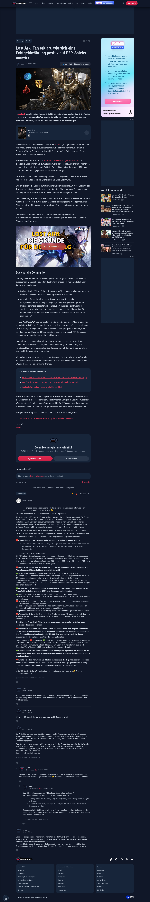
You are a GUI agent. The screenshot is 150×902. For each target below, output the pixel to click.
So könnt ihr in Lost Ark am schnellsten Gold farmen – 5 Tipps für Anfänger (54, 377)
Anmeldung (132, 3)
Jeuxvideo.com (102, 883)
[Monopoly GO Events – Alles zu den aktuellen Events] (106, 198)
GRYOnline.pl (101, 880)
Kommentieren (71, 458)
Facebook (61, 873)
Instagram (61, 877)
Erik (24, 689)
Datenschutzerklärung (25, 880)
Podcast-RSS (62, 890)
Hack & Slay (39, 132)
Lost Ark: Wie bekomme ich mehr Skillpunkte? (42, 387)
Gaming (50, 3)
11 (87, 41)
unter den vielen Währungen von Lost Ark (62, 160)
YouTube (60, 883)
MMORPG (46, 132)
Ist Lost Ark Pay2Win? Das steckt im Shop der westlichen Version (44, 418)
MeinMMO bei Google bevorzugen (77, 64)
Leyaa (25, 830)
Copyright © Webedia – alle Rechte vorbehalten (32, 897)
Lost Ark (21, 114)
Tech (77, 3)
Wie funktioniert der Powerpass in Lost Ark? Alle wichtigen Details (50, 382)
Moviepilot (100, 890)
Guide (28, 41)
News (36, 3)
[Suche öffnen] (123, 3)
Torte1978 (27, 710)
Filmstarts (100, 887)
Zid (24, 727)
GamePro (100, 873)
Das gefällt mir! (36, 458)
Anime (70, 3)
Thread (58, 144)
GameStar (100, 870)
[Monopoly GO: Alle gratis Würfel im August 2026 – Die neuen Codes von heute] (106, 222)
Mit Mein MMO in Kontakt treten (29, 887)
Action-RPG (31, 132)
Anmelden (86, 482)
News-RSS (61, 887)
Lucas (28, 768)
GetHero (100, 877)
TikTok (60, 870)
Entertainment (61, 3)
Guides (90, 3)
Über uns (21, 870)
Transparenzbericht (24, 883)
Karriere (20, 890)
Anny (22, 64)
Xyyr (30, 786)
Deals (83, 3)
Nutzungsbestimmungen (26, 877)
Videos (43, 3)
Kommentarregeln (37, 476)
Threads (60, 880)
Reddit (19, 427)
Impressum (21, 873)
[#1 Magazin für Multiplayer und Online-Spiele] (20, 3)
